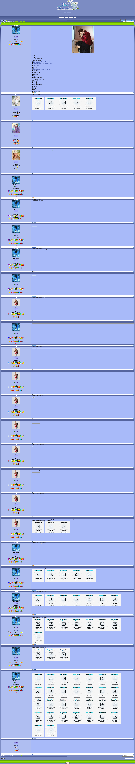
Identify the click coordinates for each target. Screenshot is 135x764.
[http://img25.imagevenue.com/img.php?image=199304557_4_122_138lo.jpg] (76, 606)
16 (44, 444)
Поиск (75, 17)
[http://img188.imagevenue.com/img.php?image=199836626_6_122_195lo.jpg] (102, 630)
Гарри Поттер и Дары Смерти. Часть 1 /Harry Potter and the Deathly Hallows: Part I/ (44, 61)
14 (44, 395)
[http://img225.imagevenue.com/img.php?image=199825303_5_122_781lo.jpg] (89, 630)
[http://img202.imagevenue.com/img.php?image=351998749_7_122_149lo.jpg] (115, 630)
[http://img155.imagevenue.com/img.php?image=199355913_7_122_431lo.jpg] (115, 606)
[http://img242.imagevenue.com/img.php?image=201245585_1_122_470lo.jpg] (38, 685)
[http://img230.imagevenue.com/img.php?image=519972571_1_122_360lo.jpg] (38, 630)
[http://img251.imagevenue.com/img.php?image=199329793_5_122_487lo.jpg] (89, 606)
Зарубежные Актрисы (12, 21)
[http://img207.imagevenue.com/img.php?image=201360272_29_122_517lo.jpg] (102, 723)
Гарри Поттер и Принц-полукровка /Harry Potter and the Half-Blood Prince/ (43, 63)
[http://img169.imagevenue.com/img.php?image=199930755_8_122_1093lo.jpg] (38, 643)
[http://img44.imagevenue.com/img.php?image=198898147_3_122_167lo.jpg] (63, 109)
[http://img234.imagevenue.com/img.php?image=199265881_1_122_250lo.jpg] (38, 606)
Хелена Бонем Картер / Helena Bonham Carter (20, 21)
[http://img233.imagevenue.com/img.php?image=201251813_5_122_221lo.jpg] (63, 685)
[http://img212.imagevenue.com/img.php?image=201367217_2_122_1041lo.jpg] (38, 736)
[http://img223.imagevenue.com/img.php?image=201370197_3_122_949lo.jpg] (51, 736)
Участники (66, 17)
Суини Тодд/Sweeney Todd (36, 65)
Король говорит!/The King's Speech (37, 62)
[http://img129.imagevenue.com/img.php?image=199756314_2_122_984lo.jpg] (51, 630)
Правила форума (71, 17)
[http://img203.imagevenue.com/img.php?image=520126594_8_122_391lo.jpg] (102, 685)
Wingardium (16, 25)
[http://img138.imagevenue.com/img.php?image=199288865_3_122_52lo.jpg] (63, 606)
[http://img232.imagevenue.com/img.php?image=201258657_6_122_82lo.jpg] (76, 685)
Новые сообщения (61, 17)
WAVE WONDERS (3, 21)
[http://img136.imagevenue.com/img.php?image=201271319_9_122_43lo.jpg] (115, 685)
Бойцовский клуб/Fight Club (36, 76)
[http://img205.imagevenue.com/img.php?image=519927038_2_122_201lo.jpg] (51, 606)
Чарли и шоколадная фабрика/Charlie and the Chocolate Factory (41, 69)
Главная (65, 12)
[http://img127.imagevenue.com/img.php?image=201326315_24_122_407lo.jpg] (38, 723)
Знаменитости (7, 21)
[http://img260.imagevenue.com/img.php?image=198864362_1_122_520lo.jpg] (38, 109)
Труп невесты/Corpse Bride (36, 68)
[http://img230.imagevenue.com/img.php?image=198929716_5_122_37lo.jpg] (89, 109)
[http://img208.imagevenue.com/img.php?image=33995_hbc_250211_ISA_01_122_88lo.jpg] (38, 581)
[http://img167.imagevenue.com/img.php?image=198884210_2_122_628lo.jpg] (51, 109)
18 (44, 493)
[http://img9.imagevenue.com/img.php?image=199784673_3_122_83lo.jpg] (63, 630)
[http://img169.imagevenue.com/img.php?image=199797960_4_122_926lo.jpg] (76, 630)
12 (44, 346)
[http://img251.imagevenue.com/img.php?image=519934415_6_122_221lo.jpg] (102, 606)
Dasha (16, 121)
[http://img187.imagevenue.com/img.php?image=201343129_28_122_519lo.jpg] (89, 723)
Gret (16, 94)
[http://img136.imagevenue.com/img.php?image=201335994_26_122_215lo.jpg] (63, 723)
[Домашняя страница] (34, 92)
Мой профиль (69, 12)
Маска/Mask (34, 87)
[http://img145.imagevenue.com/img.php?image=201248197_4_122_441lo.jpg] (51, 685)
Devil (16, 297)
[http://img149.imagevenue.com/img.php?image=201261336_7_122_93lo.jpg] (89, 685)
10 (44, 297)
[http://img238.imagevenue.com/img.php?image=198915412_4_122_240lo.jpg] (76, 109)
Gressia (16, 148)
